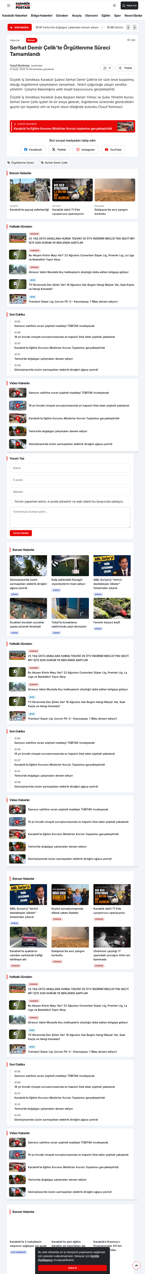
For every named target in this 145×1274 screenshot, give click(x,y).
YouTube (115, 149)
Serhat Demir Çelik (56, 162)
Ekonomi (91, 15)
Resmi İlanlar (133, 15)
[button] (128, 27)
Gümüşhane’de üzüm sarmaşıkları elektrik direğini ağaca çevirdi (82, 27)
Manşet (31, 40)
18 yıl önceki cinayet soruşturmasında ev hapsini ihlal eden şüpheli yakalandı (64, 336)
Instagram (88, 149)
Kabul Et (72, 1267)
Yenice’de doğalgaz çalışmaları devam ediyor (43, 358)
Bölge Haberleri (41, 15)
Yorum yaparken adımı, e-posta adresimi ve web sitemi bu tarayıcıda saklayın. (68, 501)
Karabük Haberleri (14, 15)
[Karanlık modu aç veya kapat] (114, 5)
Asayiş (77, 15)
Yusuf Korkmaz (20, 65)
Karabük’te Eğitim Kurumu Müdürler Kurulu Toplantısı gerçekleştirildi (59, 347)
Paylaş (128, 67)
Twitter (61, 149)
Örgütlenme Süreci (22, 162)
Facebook (35, 149)
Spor (117, 15)
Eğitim (106, 15)
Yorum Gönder (21, 533)
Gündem (62, 15)
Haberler (15, 40)
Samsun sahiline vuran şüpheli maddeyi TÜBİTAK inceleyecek (54, 325)
